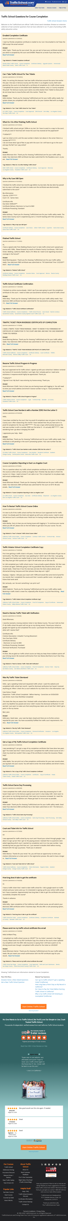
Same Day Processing (38, 818)
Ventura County (7, 538)
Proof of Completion (38, 602)
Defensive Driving (8, 1170)
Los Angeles (55, 731)
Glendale (44, 399)
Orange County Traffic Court (20, 869)
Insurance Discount (8, 1172)
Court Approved (33, 964)
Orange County (7, 454)
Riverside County (7, 354)
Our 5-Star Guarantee (25, 1177)
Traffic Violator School (9, 399)
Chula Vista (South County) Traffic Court (25, 966)
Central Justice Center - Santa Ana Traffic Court (25, 454)
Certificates (36, 774)
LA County (50, 399)
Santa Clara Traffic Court (9, 229)
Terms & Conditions (29, 1211)
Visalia (53, 774)
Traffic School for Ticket (9, 917)
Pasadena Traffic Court (21, 169)
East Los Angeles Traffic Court (11, 497)
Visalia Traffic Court (17, 776)
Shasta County (55, 273)
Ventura (58, 536)
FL (27, 65)
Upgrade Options (47, 63)
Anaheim (52, 452)
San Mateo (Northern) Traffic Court (24, 668)
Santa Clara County (58, 228)
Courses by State (8, 1198)
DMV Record (38, 111)
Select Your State (39, 8)
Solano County (7, 604)
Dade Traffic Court (20, 65)
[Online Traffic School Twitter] (52, 1165)
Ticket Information (34, 867)
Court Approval (30, 111)
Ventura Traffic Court (18, 538)
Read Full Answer (8, 55)
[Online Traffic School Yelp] (42, 1165)
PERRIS (53, 353)
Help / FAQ (25, 1191)
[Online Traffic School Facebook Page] (45, 1165)
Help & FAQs (62, 8)
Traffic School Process (35, 312)
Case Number (32, 452)
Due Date (27, 495)
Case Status (29, 228)
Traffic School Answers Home (57, 21)
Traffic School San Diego (9, 964)
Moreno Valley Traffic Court (20, 354)
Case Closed (45, 312)
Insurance (48, 731)
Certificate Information (25, 1199)
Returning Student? (33, 1010)
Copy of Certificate (50, 602)
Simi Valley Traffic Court (19, 819)
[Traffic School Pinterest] (56, 1165)
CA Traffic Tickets (7, 111)
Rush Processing (50, 818)
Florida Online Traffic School (10, 63)
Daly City (56, 667)
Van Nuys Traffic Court (9, 113)
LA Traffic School (7, 495)
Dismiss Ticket (49, 667)
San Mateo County (8, 668)
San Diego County (8, 966)
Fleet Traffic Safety (8, 1180)
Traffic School (8, 1167)
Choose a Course (51, 8)
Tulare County (6, 776)
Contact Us (25, 1204)
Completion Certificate (47, 917)
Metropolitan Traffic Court (22, 733)
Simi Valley (46, 111)
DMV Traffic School (8, 168)
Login (65, 1)
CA (17, 113)
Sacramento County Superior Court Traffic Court (28, 313)
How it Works (8, 1200)
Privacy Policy (41, 1211)
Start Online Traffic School (33, 1006)
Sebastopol (60, 602)
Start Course (8, 1195)
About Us (25, 1170)
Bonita (58, 964)
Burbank (56, 917)
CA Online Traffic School (9, 452)
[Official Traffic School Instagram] (49, 1165)
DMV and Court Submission (47, 964)
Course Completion (24, 63)
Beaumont (46, 495)
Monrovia (50, 168)
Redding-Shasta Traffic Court (11, 275)
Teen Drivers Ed (8, 1183)
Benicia (48, 273)
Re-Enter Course (8, 1192)
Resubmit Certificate (43, 452)
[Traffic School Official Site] (19, 3)
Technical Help (36, 399)
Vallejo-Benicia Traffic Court (19, 604)
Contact (48, 1)
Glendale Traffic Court (16, 919)
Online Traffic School (39, 228)
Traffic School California (9, 312)
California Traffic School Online (11, 536)
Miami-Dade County (8, 65)
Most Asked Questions (20, 980)
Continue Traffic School (39, 536)
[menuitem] (40, 8)
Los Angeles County (56, 111)
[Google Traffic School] (60, 1165)
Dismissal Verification (38, 731)
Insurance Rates (30, 273)
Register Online (44, 867)
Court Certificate (44, 353)
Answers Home (6, 980)
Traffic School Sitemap (25, 1202)
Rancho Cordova (54, 312)
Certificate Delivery (36, 63)
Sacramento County (8, 313)
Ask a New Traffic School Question (12, 982)
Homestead (57, 63)
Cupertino (49, 228)
